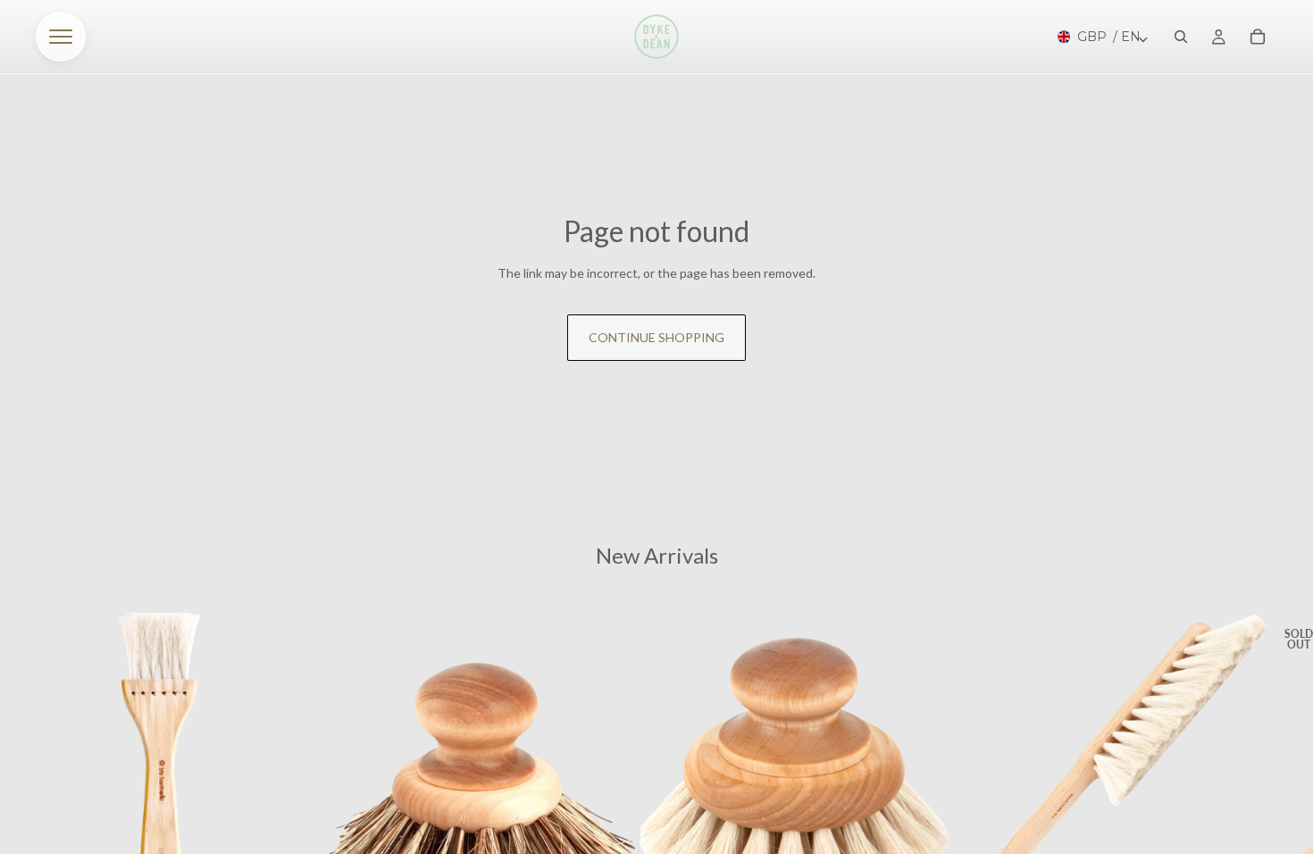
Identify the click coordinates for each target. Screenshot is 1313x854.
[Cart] (1257, 36)
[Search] (1180, 36)
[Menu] (61, 37)
